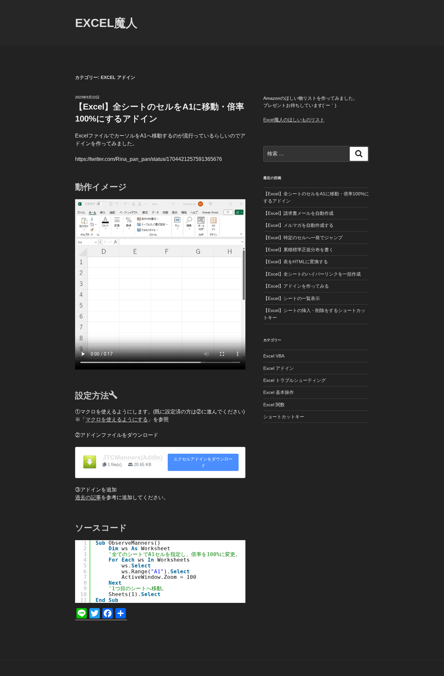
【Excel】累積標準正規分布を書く (298, 249)
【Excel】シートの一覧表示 (291, 298)
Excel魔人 (106, 23)
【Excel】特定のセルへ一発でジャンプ (303, 237)
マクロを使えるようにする (116, 419)
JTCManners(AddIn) (133, 457)
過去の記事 (88, 497)
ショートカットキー (283, 416)
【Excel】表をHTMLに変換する (295, 261)
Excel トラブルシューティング (294, 380)
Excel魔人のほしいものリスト (293, 119)
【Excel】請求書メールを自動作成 (298, 213)
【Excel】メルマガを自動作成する (298, 225)
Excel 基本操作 (278, 392)
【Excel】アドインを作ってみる (296, 286)
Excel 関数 (274, 404)
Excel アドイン (278, 368)
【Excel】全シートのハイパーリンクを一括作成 (312, 274)
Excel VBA (273, 355)
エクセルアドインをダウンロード (203, 462)
